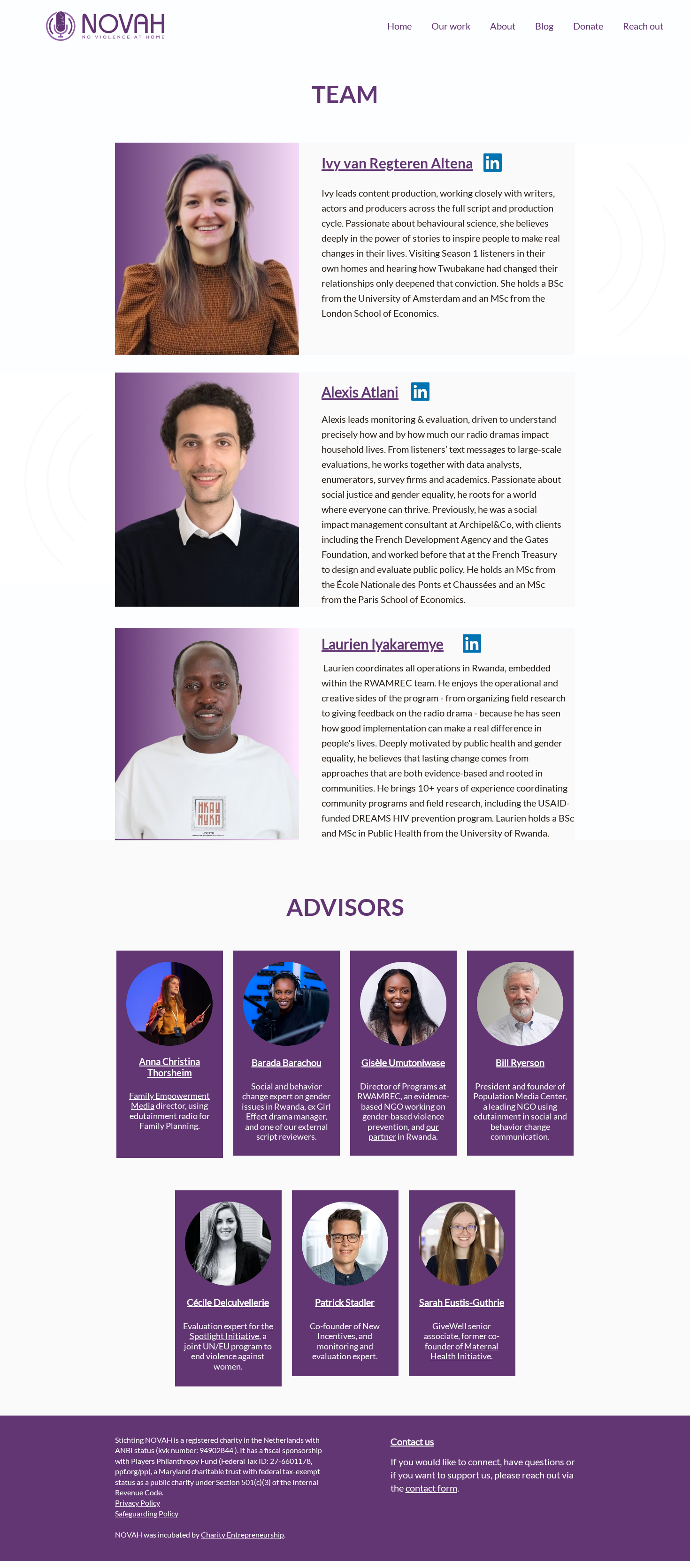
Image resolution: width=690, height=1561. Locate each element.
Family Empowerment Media (169, 1100)
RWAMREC (378, 1096)
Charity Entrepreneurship (242, 1534)
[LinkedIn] (492, 162)
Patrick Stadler (345, 1302)
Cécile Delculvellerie (228, 1302)
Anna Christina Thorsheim (169, 1067)
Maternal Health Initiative (464, 1351)
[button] (451, 26)
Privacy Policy (137, 1502)
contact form (431, 1487)
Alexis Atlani (360, 391)
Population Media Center (519, 1096)
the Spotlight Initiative (231, 1331)
